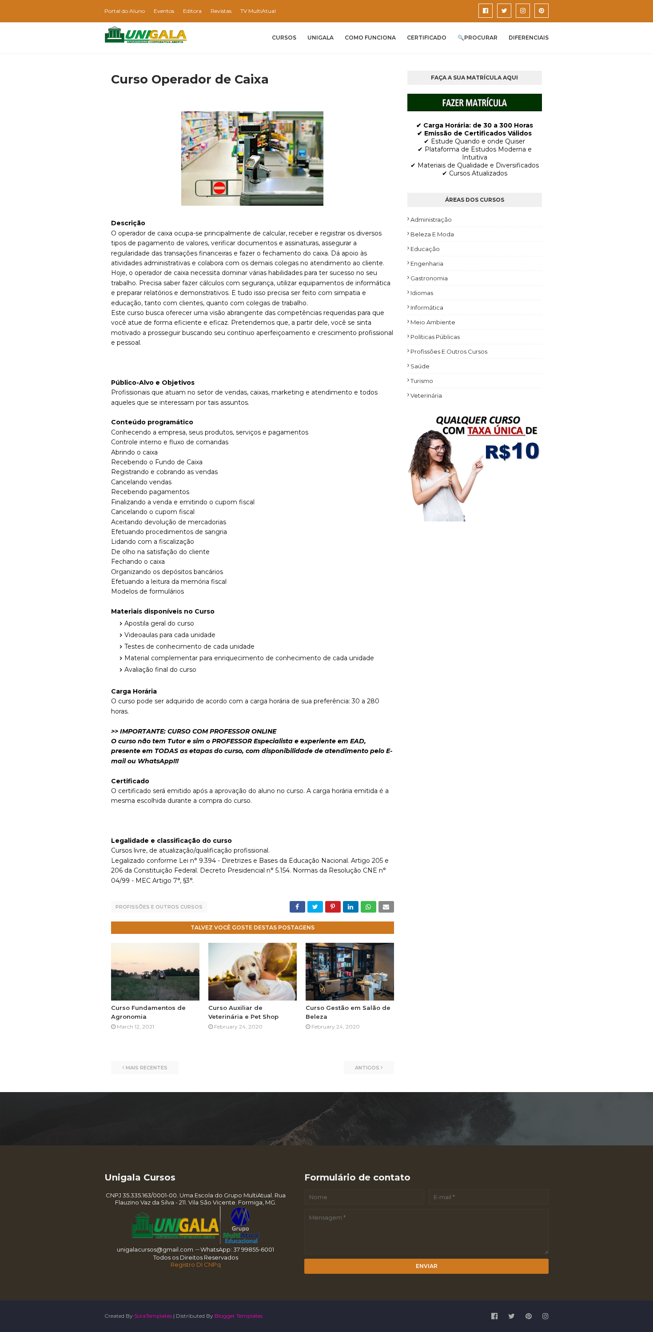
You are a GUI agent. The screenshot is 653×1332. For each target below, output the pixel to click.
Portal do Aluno (124, 11)
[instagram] (523, 11)
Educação (425, 248)
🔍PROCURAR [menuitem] (478, 37)
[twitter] (504, 11)
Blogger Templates (239, 1315)
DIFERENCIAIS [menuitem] (529, 37)
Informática (426, 307)
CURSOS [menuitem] (284, 37)
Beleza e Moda (432, 234)
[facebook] (485, 11)
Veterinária (426, 395)
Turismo (421, 380)
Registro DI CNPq (196, 1264)
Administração (431, 219)
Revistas (221, 11)
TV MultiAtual (258, 11)
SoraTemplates (153, 1315)
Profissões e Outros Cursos (159, 907)
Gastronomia (429, 278)
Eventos (164, 11)
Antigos (367, 1068)
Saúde (420, 366)
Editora (192, 11)
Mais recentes (146, 1068)
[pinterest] (541, 11)
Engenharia (426, 263)
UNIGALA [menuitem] (320, 37)
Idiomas (421, 292)
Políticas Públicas (435, 336)
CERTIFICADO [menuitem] (426, 37)
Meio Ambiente (432, 322)
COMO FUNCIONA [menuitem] (370, 37)
